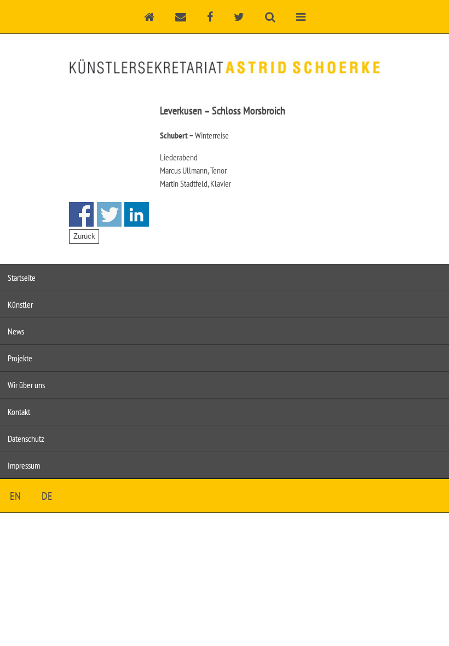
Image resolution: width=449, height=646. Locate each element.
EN (15, 496)
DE (47, 496)
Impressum (24, 465)
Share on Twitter (109, 214)
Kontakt (19, 411)
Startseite (22, 277)
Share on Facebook (81, 214)
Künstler (20, 304)
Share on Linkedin (136, 214)
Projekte (20, 358)
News (16, 331)
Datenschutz (26, 438)
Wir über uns (26, 384)
